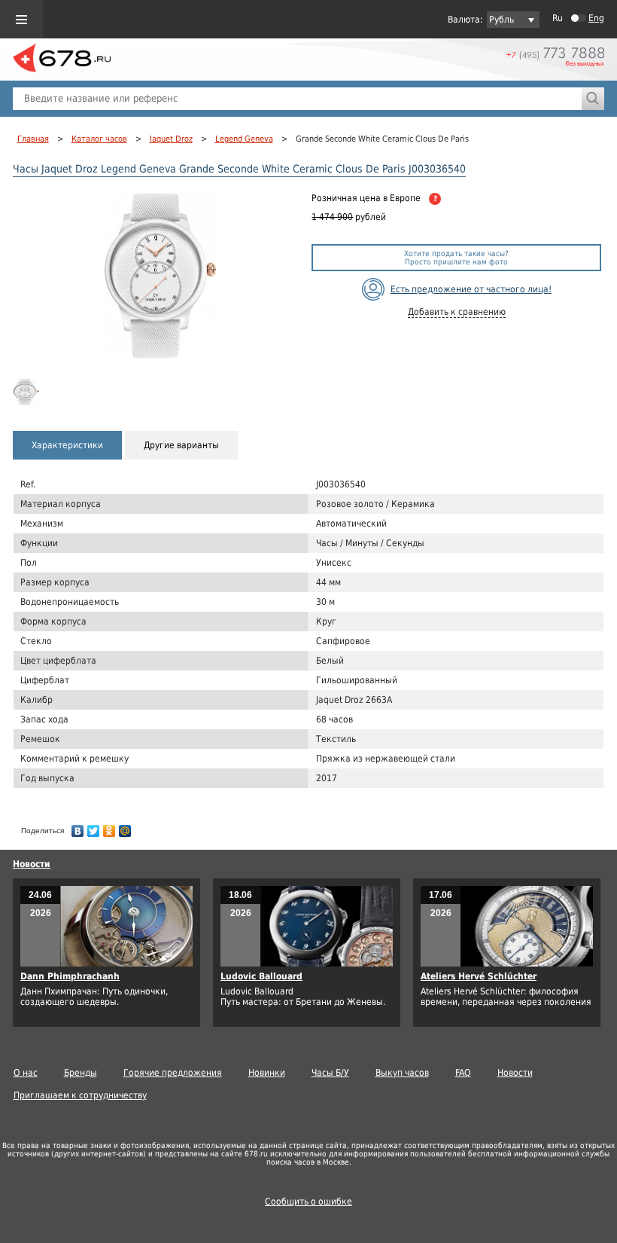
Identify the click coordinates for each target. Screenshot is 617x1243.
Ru (557, 18)
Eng (596, 18)
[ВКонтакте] (78, 827)
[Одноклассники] (109, 827)
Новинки (266, 1072)
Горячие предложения (172, 1072)
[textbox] (297, 98)
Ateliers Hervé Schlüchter (478, 976)
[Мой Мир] (125, 827)
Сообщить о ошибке (308, 1201)
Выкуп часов (402, 1072)
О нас (26, 1072)
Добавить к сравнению (457, 312)
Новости (31, 864)
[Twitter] (94, 827)
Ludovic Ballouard (261, 976)
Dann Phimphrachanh (70, 976)
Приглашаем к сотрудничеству (80, 1095)
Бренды (80, 1072)
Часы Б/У (330, 1072)
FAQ (463, 1072)
